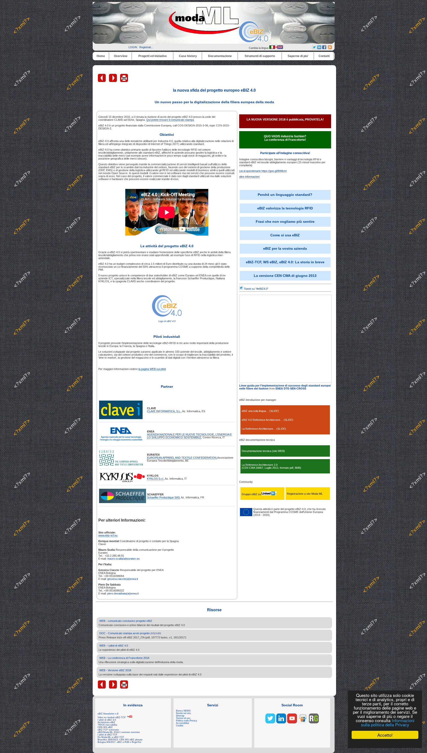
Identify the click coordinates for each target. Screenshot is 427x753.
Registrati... (146, 47)
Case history (188, 56)
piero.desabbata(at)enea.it (123, 593)
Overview (120, 56)
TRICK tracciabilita (107, 725)
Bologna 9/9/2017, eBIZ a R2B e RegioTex (119, 742)
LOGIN (132, 47)
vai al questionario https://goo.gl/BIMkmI (263, 170)
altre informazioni (249, 176)
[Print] (124, 81)
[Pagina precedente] (102, 81)
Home (101, 56)
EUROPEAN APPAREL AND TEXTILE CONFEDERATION (181, 457)
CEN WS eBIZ (105, 727)
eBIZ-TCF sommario (108, 730)
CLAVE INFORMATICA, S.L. (164, 411)
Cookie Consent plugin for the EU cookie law (385, 743)
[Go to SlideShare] (303, 722)
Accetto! (385, 735)
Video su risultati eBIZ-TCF (112, 717)
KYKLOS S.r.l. (155, 478)
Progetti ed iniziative (152, 56)
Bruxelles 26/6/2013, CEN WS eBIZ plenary (120, 739)
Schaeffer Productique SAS (163, 497)
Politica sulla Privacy (186, 720)
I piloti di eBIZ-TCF (107, 734)
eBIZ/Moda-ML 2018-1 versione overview (119, 732)
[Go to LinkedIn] (281, 722)
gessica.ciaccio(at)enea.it (122, 578)
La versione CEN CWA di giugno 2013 (285, 276)
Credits (179, 725)
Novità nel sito (183, 713)
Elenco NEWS (183, 711)
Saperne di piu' (298, 56)
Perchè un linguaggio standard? (285, 195)
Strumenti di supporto (260, 56)
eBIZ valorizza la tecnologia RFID (285, 208)
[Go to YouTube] (292, 722)
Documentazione (220, 56)
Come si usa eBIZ (285, 235)
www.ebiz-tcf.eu (107, 535)
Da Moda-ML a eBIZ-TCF (111, 737)
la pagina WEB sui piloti (152, 368)
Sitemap (180, 715)
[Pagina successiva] (113, 81)
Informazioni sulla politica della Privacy (387, 722)
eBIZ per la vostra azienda (285, 248)
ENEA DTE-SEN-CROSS (291, 388)
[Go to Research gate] (314, 722)
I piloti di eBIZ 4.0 (107, 720)
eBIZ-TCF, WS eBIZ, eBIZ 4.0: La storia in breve (285, 262)
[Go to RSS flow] (270, 722)
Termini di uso (183, 718)
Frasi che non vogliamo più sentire (285, 222)
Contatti (324, 56)
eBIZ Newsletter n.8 (108, 713)
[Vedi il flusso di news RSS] (330, 48)
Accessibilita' (182, 723)
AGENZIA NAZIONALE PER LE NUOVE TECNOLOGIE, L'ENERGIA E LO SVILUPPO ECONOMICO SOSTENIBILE (189, 436)
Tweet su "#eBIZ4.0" (256, 288)
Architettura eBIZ (106, 722)
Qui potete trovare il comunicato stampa (170, 119)
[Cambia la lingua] (276, 47)
